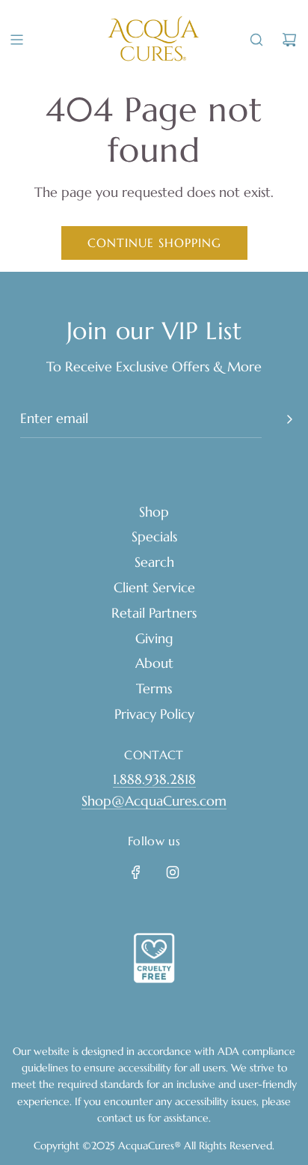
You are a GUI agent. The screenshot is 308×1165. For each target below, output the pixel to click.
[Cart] (289, 39)
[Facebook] (136, 872)
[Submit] (289, 419)
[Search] (256, 39)
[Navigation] (16, 39)
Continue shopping (154, 242)
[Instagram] (172, 872)
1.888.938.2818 (154, 779)
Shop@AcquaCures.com (154, 800)
